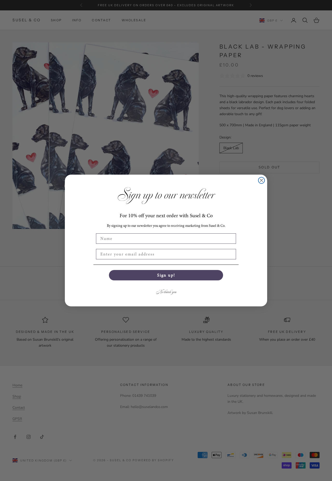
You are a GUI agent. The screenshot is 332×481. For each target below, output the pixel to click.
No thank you (166, 292)
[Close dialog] (261, 180)
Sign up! (166, 275)
